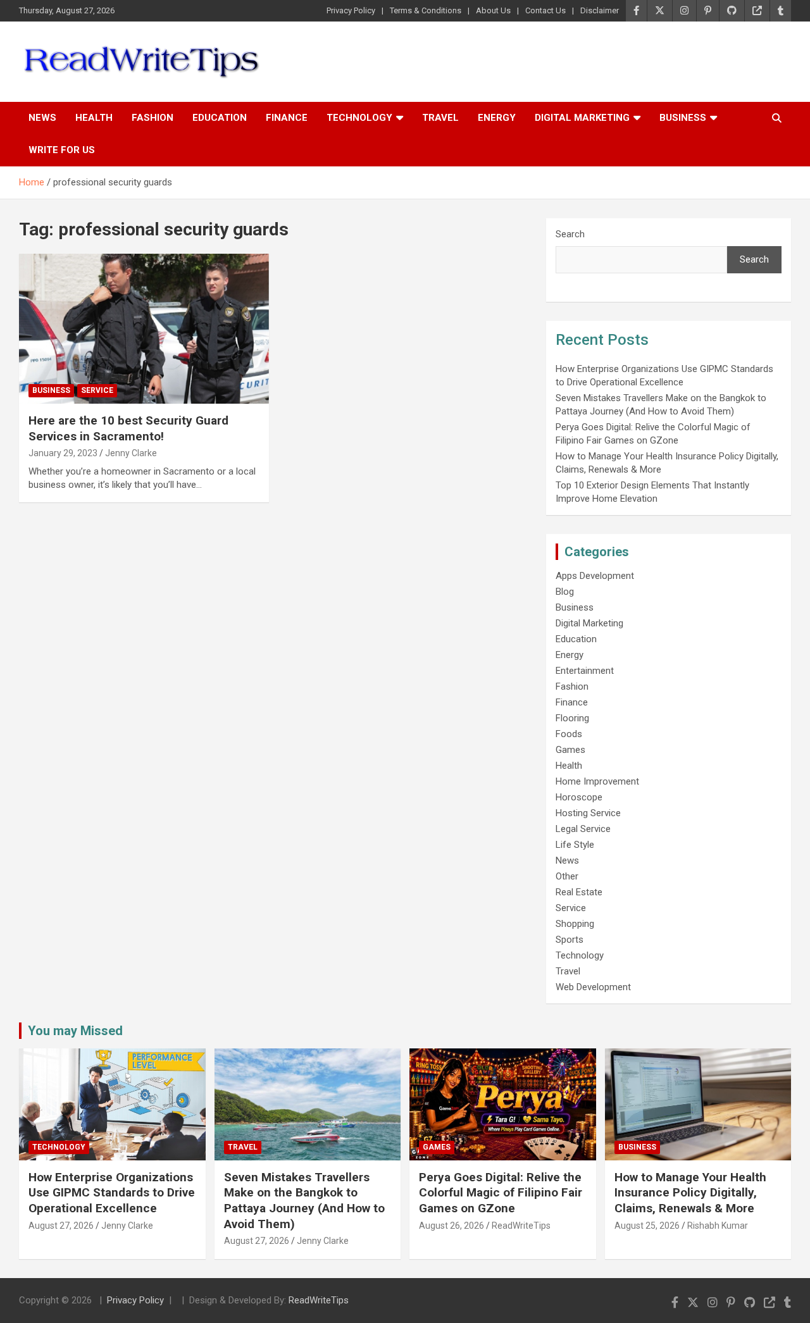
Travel (440, 117)
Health (94, 117)
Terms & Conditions (425, 10)
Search (570, 234)
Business (682, 117)
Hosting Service (588, 813)
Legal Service (583, 829)
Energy (497, 117)
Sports (569, 939)
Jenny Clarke (131, 453)
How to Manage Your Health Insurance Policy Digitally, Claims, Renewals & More (690, 1192)
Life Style (575, 844)
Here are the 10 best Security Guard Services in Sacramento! (128, 428)
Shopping (575, 923)
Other (567, 876)
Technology (359, 117)
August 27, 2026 (61, 1226)
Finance (287, 117)
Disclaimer (599, 10)
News (42, 117)
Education (219, 117)
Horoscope (579, 797)
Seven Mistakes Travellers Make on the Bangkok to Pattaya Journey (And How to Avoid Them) (304, 1200)
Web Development (593, 987)
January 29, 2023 (62, 453)
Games (570, 749)
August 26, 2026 (451, 1226)
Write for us (61, 150)
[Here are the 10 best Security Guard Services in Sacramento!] (144, 328)
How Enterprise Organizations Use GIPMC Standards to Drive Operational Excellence (111, 1192)
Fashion (152, 117)
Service (97, 390)
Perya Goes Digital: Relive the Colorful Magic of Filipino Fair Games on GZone (500, 1192)
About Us (493, 10)
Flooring (572, 718)
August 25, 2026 (647, 1226)
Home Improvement (597, 781)
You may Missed (75, 1030)
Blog (565, 591)
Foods (569, 734)
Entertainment (585, 670)
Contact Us (545, 10)
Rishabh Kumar (717, 1226)
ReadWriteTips (521, 1226)
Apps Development (595, 575)
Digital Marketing (582, 117)
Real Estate (579, 892)
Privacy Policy (351, 10)
